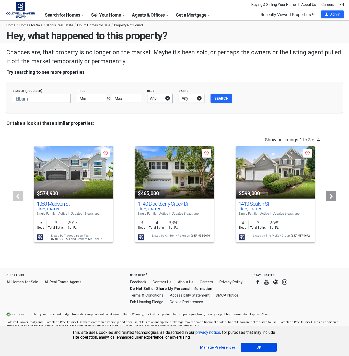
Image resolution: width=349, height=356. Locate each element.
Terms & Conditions (147, 295)
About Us (308, 4)
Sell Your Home (106, 15)
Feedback (138, 282)
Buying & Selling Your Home (273, 4)
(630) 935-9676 (200, 235)
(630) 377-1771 (60, 239)
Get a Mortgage (191, 15)
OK (259, 347)
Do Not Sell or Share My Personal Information (171, 288)
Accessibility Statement (190, 295)
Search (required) (28, 91)
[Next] (331, 196)
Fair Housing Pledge (146, 302)
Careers (327, 4)
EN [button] (342, 5)
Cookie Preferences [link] (186, 302)
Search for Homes (63, 15)
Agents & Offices (148, 15)
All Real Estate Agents (63, 282)
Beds (151, 91)
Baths (184, 91)
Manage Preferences (218, 347)
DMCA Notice (227, 295)
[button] (332, 14)
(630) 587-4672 (300, 235)
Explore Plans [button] (259, 314)
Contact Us (162, 282)
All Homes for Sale (22, 282)
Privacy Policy (230, 282)
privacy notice (207, 332)
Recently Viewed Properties (286, 14)
